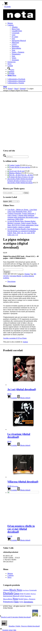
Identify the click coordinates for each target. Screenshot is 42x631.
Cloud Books (25, 590)
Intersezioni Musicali (11, 596)
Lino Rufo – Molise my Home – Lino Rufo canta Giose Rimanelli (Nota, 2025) (22, 210)
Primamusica (8, 601)
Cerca (26, 193)
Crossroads (33, 590)
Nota (15, 598)
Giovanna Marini (15, 276)
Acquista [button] (14, 398)
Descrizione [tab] (11, 281)
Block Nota (15, 589)
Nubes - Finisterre (29, 599)
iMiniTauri (33, 593)
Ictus (21, 594)
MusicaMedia (7, 599)
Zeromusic (28, 601)
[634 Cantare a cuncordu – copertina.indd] (19, 19)
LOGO (22, 596)
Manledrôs (28, 596)
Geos (16, 593)
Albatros (6, 590)
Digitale (27, 274)
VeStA (21, 602)
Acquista (6, 272)
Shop (5, 87)
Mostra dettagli (25, 398)
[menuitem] (23, 23)
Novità (20, 599)
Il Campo (27, 593)
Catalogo (10, 575)
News (9, 577)
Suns (16, 601)
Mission (10, 573)
